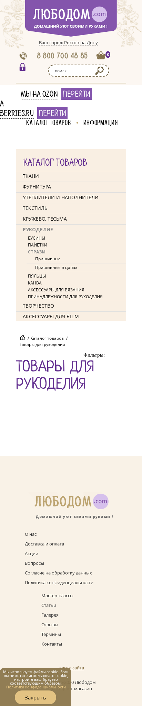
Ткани (31, 176)
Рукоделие (38, 229)
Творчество (38, 305)
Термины (51, 634)
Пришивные (48, 259)
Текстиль (35, 208)
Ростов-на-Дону (81, 42)
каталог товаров (48, 122)
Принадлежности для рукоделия (65, 297)
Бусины (36, 238)
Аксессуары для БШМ (51, 316)
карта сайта (71, 668)
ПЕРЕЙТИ (76, 94)
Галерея (50, 615)
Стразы (36, 252)
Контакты (51, 644)
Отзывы (49, 624)
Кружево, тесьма (45, 218)
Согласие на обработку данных (58, 573)
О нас (31, 534)
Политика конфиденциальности (59, 582)
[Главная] (22, 338)
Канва (35, 283)
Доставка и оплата (44, 544)
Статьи (48, 605)
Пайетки (37, 245)
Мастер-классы (57, 595)
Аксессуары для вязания (56, 290)
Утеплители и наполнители (61, 197)
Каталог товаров (47, 338)
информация (100, 122)
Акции (31, 553)
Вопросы (34, 563)
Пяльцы (37, 276)
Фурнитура (37, 186)
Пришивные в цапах (56, 267)
